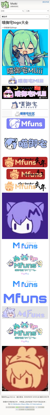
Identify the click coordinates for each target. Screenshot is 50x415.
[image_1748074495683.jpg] (25, 114)
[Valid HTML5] (39, 407)
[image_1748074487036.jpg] (25, 123)
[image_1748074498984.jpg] (25, 92)
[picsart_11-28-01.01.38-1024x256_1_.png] (25, 245)
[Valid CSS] (20, 409)
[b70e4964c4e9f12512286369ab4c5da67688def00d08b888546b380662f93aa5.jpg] (25, 216)
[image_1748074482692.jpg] (25, 162)
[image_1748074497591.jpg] (25, 104)
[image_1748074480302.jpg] (25, 186)
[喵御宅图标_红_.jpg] (25, 368)
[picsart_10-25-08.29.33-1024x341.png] (25, 298)
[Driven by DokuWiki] (30, 409)
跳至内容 (46, 2)
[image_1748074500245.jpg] (25, 80)
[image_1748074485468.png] (25, 143)
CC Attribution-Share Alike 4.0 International (26, 404)
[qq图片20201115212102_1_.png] (25, 312)
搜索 (23, 11)
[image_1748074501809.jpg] (25, 52)
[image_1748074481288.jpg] (25, 174)
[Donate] (20, 407)
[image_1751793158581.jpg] (25, 264)
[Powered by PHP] (30, 407)
